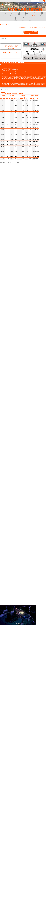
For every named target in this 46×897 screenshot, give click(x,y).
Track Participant (30, 27)
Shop (28, 4)
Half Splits (20, 93)
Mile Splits (3, 93)
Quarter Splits (14, 93)
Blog (44, 4)
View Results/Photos (22, 27)
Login (41, 1)
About (23, 4)
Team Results (36, 27)
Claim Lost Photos (42, 27)
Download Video (3, 166)
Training (39, 4)
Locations (18, 4)
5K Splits (8, 93)
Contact (33, 4)
